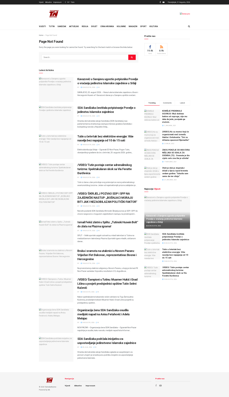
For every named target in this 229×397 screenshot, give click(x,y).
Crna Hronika (107, 26)
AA (49, 390)
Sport (143, 26)
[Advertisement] (167, 77)
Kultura (153, 26)
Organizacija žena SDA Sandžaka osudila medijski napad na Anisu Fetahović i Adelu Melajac (103, 314)
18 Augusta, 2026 (88, 145)
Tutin (52, 26)
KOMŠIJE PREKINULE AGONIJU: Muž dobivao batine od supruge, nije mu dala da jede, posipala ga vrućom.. (174, 116)
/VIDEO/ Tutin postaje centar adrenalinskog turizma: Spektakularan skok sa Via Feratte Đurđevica (104, 169)
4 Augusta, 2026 (88, 292)
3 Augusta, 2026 (88, 322)
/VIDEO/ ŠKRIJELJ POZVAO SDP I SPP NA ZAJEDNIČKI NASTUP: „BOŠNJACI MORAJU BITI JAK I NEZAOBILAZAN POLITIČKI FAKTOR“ (107, 197)
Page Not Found (51, 35)
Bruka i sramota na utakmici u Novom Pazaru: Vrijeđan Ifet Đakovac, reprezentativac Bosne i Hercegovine (106, 255)
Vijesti (41, 2)
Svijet (94, 26)
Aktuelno (48, 2)
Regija (85, 26)
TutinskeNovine (50, 387)
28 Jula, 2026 (87, 347)
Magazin (133, 26)
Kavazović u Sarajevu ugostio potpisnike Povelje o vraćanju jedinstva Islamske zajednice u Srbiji (165, 218)
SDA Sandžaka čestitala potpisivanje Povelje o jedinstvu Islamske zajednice (175, 237)
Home (41, 35)
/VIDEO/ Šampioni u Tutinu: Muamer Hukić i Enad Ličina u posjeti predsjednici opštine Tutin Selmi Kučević (107, 283)
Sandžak (62, 26)
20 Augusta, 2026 (88, 87)
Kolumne (121, 26)
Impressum (57, 2)
